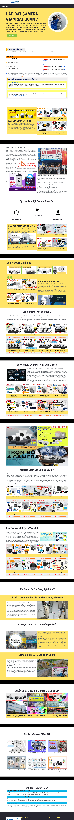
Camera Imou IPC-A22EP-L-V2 (44, 118)
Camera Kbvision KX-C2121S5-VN (29, 496)
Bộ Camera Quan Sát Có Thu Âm (29, 335)
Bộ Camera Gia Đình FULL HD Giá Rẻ (14, 335)
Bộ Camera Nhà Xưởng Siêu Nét (14, 350)
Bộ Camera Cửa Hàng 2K (60, 350)
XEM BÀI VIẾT (12, 35)
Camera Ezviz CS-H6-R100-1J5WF (44, 554)
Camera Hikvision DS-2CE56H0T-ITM (29, 512)
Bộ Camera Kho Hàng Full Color (29, 350)
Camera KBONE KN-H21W (45, 571)
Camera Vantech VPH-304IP (29, 303)
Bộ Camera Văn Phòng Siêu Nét (45, 350)
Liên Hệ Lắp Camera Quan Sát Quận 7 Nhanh (16, 91)
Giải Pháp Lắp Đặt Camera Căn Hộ (17, 769)
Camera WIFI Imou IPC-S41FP (14, 554)
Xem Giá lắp (45, 60)
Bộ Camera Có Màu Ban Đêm (60, 335)
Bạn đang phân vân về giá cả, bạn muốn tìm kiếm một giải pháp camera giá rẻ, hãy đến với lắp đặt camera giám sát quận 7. (57, 748)
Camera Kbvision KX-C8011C (60, 512)
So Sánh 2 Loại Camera (16, 752)
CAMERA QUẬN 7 (5, 6)
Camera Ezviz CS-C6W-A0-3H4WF (29, 571)
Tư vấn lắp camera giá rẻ (13, 86)
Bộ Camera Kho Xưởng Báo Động (44, 335)
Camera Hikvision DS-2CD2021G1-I (44, 512)
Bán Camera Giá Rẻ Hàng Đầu (57, 752)
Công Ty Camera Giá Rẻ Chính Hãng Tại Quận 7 (17, 95)
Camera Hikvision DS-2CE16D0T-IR (59, 248)
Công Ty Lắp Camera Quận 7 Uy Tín (15, 82)
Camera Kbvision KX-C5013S (59, 234)
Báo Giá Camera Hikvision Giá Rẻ (37, 769)
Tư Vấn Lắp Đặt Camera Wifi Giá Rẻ (37, 752)
